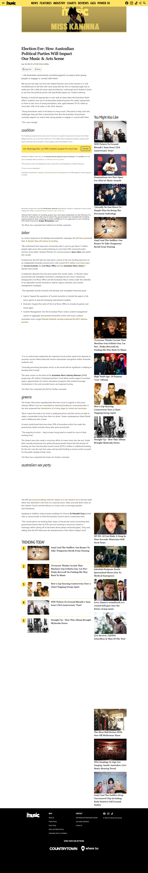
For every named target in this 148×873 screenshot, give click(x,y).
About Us (51, 817)
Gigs (93, 3)
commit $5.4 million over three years (74, 263)
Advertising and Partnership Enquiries (87, 817)
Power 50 (104, 3)
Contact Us (79, 825)
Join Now (85, 149)
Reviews (83, 3)
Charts (71, 3)
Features (46, 3)
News (34, 3)
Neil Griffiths (44, 64)
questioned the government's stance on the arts (50, 210)
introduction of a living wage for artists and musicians (63, 408)
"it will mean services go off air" (55, 159)
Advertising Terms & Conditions (58, 833)
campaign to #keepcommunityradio (48, 172)
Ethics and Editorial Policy (56, 829)
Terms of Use (52, 825)
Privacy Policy (53, 821)
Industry (59, 3)
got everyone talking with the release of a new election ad (53, 499)
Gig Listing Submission (82, 821)
